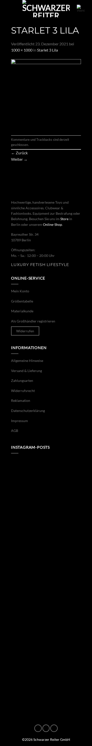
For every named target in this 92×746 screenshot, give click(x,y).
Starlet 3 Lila (47, 50)
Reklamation (20, 400)
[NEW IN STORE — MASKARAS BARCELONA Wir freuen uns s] (46, 605)
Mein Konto (20, 291)
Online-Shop (52, 224)
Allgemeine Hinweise (27, 360)
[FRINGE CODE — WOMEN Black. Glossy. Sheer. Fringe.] (46, 564)
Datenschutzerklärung (28, 411)
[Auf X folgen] (54, 728)
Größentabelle (22, 301)
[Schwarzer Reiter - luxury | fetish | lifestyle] (46, 8)
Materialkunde (22, 311)
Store (64, 219)
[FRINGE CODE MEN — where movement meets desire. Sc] (46, 522)
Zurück (19, 152)
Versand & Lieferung (26, 371)
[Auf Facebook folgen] (38, 728)
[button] (10, 8)
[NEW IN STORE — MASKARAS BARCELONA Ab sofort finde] (46, 480)
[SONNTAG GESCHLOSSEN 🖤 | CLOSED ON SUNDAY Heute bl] (46, 689)
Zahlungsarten (22, 380)
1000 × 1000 (21, 50)
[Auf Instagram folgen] (46, 728)
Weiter (19, 159)
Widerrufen (25, 331)
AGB (14, 430)
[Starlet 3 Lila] (46, 93)
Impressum (19, 421)
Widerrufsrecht (23, 391)
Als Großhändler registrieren (33, 321)
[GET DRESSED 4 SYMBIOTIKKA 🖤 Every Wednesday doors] (46, 647)
